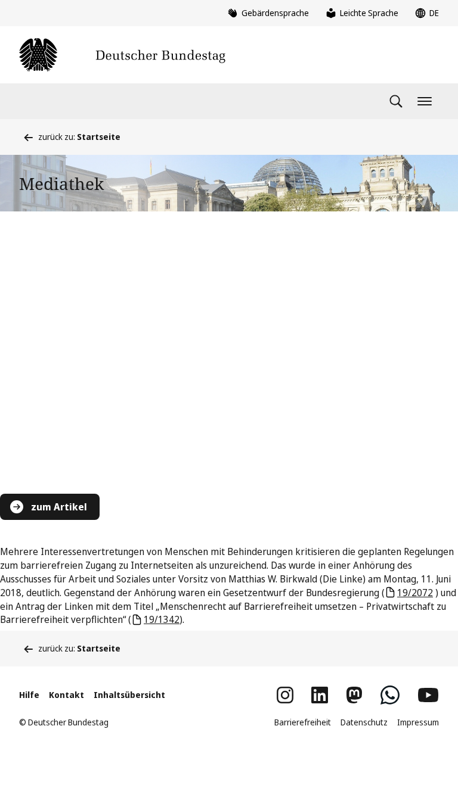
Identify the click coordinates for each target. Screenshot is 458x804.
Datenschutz (364, 722)
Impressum (418, 722)
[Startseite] (122, 54)
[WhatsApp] (390, 695)
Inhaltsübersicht (129, 694)
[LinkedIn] (319, 695)
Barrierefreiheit (302, 722)
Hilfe (29, 694)
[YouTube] (428, 695)
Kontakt (66, 694)
